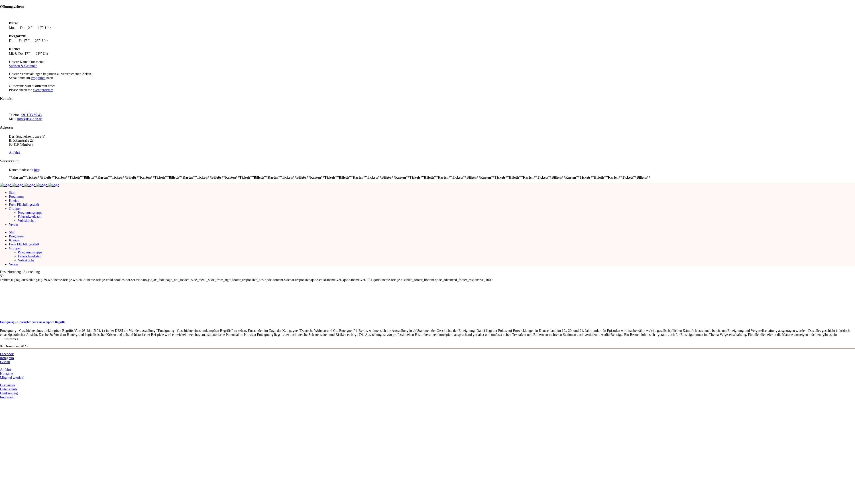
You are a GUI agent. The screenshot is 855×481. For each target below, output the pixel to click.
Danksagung (9, 393)
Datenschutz (8, 389)
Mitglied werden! (12, 377)
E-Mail (5, 362)
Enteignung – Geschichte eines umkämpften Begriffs (32, 322)
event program (43, 90)
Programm (38, 78)
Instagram (7, 358)
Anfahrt (14, 152)
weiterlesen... (12, 338)
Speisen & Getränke (23, 66)
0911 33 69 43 (31, 115)
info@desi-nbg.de (29, 119)
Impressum (7, 397)
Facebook (7, 354)
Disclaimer (7, 385)
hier (36, 170)
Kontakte (6, 373)
